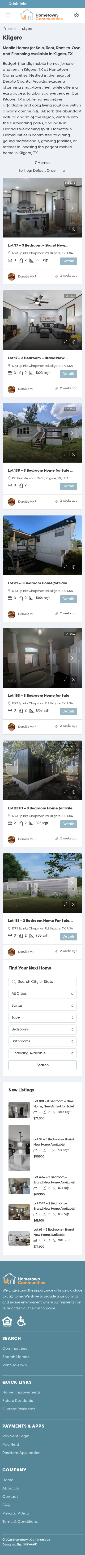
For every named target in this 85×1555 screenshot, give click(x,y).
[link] (42, 208)
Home (12, 29)
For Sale (70, 183)
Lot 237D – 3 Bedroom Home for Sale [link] (40, 808)
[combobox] (49, 171)
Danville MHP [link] (27, 276)
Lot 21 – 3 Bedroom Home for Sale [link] (37, 583)
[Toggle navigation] (74, 4)
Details (69, 261)
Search (43, 1065)
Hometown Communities (31, 1539)
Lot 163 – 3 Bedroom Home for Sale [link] (38, 695)
